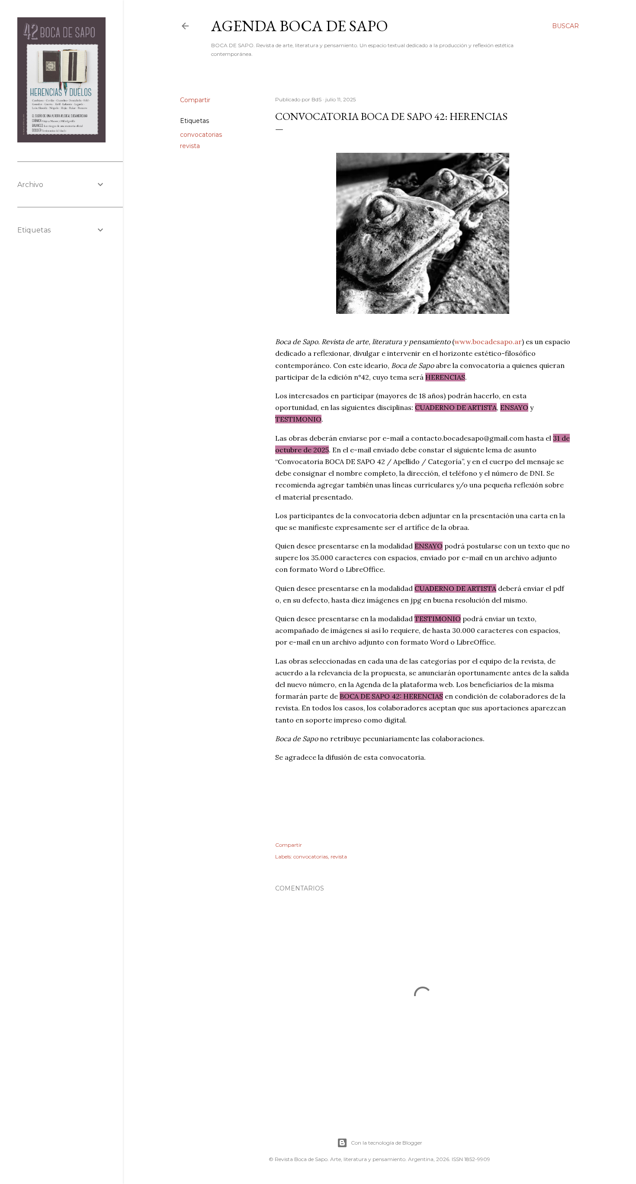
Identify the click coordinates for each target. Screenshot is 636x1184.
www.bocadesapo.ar (488, 341)
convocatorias (201, 135)
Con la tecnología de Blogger (386, 1142)
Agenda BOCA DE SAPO (299, 26)
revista (190, 146)
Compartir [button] (195, 100)
